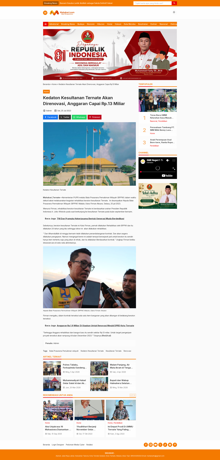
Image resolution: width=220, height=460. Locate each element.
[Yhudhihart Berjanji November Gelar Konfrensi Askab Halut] (90, 410)
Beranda (46, 445)
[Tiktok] (165, 445)
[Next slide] (134, 395)
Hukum (118, 24)
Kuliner (153, 24)
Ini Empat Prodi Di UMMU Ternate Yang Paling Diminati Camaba (120, 429)
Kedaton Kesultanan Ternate (92, 351)
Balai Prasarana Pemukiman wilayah (64, 351)
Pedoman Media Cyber (75, 445)
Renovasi (127, 351)
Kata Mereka (129, 24)
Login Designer (58, 445)
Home (109, 24)
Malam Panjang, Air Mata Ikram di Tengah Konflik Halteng (121, 367)
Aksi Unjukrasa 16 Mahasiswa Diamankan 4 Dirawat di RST (57, 429)
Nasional (164, 24)
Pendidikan (118, 423)
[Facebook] (146, 445)
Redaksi (89, 445)
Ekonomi (90, 24)
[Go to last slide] (131, 395)
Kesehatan (143, 24)
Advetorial (54, 24)
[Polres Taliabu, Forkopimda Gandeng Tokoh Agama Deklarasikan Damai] (52, 368)
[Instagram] (151, 445)
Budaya (81, 24)
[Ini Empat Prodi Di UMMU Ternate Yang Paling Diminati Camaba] (121, 410)
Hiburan (100, 24)
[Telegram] (170, 445)
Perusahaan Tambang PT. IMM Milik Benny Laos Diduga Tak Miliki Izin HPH (162, 130)
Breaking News (68, 24)
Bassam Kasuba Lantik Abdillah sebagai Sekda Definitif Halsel (86, 3)
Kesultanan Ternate (113, 351)
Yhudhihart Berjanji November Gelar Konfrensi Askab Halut (88, 429)
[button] (174, 3)
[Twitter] (160, 445)
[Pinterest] (175, 445)
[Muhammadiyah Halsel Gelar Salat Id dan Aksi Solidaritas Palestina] (52, 384)
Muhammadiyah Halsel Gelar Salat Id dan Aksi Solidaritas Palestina (74, 383)
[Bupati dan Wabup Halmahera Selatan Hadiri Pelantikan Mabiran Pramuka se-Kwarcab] (99, 384)
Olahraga (174, 24)
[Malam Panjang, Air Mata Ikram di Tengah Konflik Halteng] (99, 368)
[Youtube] (155, 445)
